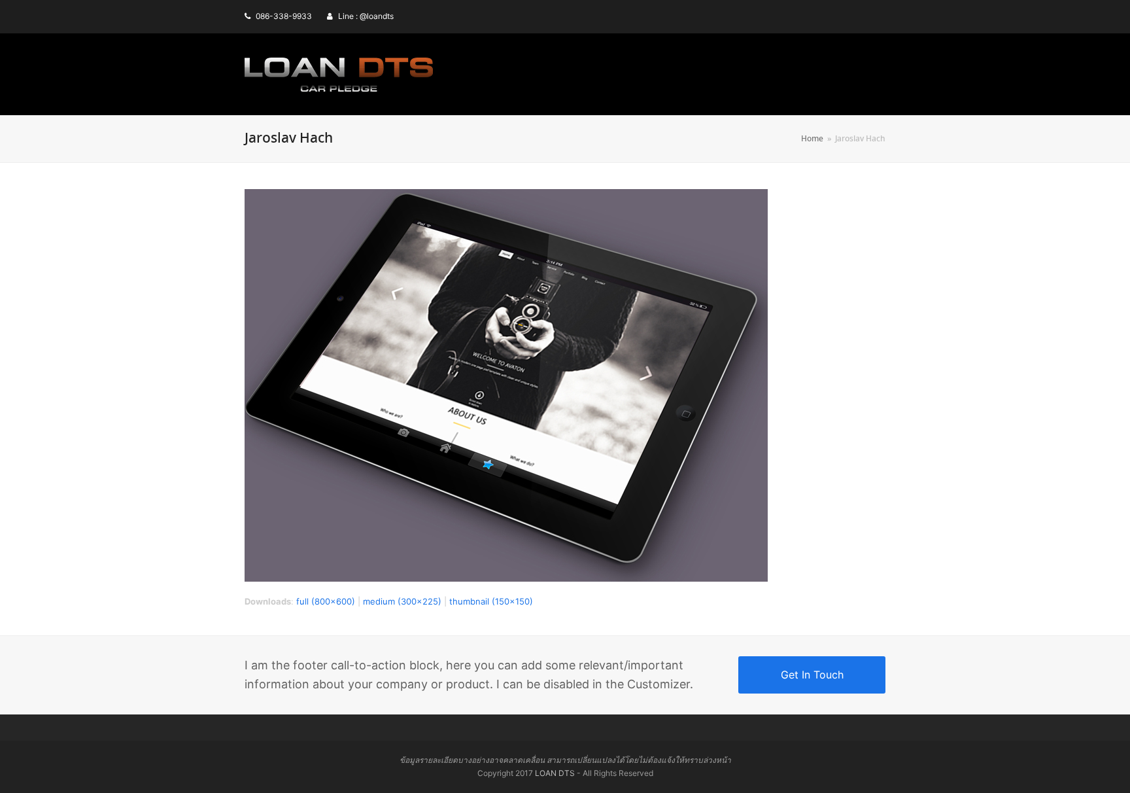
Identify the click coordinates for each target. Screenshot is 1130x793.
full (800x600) (325, 601)
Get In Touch (812, 674)
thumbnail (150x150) (491, 601)
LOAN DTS (555, 773)
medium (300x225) (402, 601)
